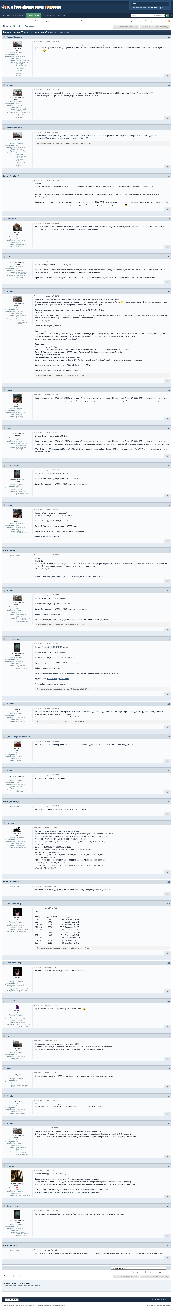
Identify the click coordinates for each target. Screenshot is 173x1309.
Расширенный (170, 15)
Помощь (165, 8)
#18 (168, 802)
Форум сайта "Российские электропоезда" (19, 21)
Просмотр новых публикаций (156, 21)
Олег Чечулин (13, 466)
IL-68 (9, 256)
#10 (168, 466)
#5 (169, 219)
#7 (169, 292)
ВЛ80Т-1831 (64, 679)
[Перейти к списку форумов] (31, 7)
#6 (169, 257)
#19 (168, 823)
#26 (168, 1096)
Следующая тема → (163, 1272)
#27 (168, 1124)
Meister (10, 704)
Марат (10, 85)
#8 (169, 390)
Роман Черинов (14, 37)
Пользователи (48, 15)
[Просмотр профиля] (17, 44)
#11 (169, 505)
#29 (168, 1206)
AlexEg (10, 1068)
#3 (169, 128)
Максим (10, 1166)
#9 (169, 428)
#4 (169, 176)
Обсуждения (33, 15)
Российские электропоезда (13, 15)
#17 (168, 771)
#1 (169, 37)
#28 (168, 1166)
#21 (168, 904)
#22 (168, 963)
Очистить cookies (29, 1305)
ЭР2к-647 (11, 823)
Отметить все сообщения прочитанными (50, 1305)
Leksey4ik (11, 219)
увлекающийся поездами (19, 737)
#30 (168, 1245)
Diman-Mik (12, 1001)
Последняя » (30, 26)
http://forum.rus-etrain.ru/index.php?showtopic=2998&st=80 (65, 138)
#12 (168, 550)
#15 (168, 704)
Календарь (61, 15)
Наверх (5, 1305)
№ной (10, 390)
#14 (168, 639)
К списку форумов (15, 1305)
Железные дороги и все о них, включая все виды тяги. (58, 21)
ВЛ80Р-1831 (52, 679)
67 (8, 1036)
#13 (168, 591)
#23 (168, 1001)
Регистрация (152, 8)
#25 (168, 1068)
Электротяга (86, 21)
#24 (168, 1036)
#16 (168, 737)
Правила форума (136, 21)
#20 (168, 882)
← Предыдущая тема (137, 1272)
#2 (169, 85)
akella (9, 770)
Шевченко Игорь (15, 903)
